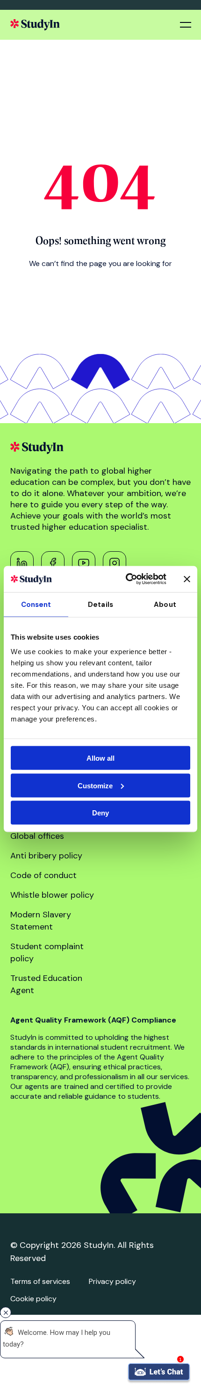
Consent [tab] (36, 604)
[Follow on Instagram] (114, 563)
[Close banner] (187, 579)
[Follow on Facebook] (53, 563)
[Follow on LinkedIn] (22, 563)
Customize (95, 785)
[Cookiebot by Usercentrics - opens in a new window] (126, 579)
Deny (100, 813)
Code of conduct (43, 875)
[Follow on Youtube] (83, 563)
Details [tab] (100, 604)
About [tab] (165, 604)
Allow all (100, 758)
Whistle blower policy (52, 895)
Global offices (37, 836)
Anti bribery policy (46, 855)
